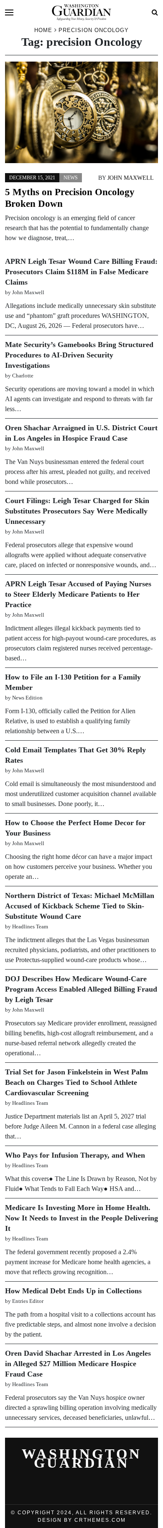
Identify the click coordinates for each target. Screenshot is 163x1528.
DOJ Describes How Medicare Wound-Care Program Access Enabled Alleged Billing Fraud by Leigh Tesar (81, 989)
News (71, 178)
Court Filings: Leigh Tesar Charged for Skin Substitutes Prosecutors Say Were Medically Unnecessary (77, 511)
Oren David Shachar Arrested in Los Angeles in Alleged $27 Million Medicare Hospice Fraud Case (78, 1363)
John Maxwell (130, 178)
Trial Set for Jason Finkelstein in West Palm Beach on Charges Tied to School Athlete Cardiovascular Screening (76, 1082)
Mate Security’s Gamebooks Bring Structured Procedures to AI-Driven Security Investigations (79, 355)
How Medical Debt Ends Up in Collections (73, 1291)
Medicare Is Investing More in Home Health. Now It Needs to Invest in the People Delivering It (81, 1218)
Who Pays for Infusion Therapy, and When (75, 1155)
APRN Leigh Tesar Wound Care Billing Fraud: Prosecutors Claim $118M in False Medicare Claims (81, 271)
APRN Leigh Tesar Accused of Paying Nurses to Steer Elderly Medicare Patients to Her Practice (78, 594)
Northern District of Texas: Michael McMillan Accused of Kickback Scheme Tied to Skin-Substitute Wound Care (79, 905)
